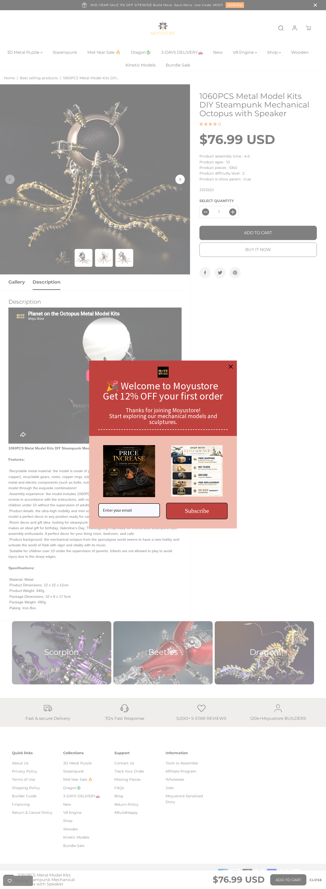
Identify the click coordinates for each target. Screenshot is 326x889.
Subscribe (197, 511)
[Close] (231, 367)
